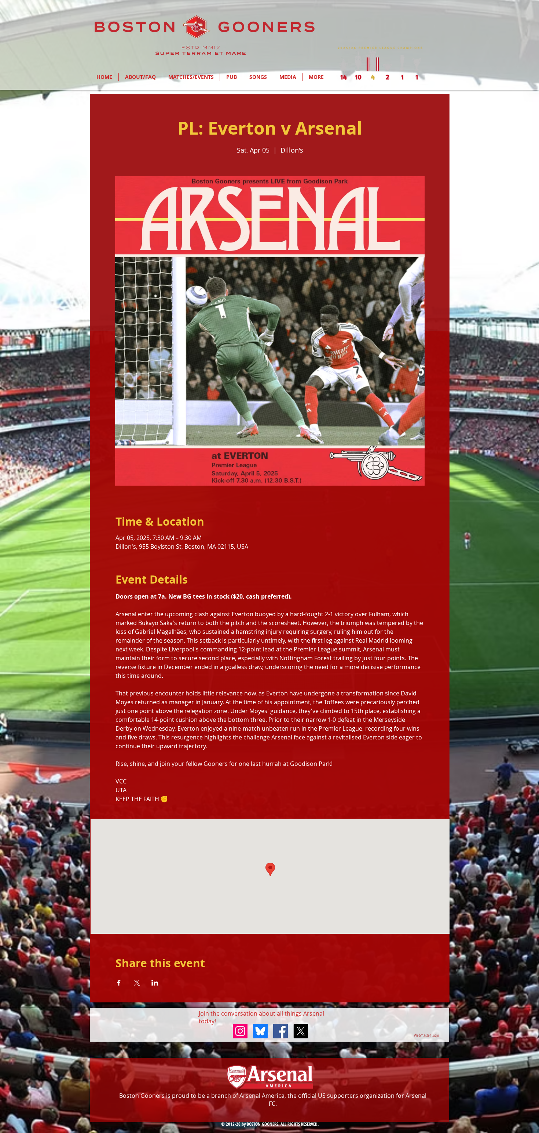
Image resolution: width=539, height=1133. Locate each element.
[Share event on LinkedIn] (154, 983)
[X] (300, 1031)
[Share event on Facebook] (118, 983)
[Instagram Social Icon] (240, 1031)
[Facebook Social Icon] (280, 1031)
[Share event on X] (136, 983)
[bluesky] (260, 1031)
